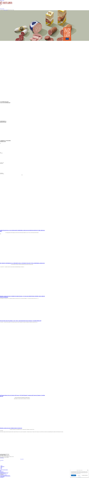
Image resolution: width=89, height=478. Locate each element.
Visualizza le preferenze (85, 475)
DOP (0, 470)
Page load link (1, 460)
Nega (79, 475)
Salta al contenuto (2, 0)
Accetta (73, 475)
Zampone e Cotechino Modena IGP (4, 473)
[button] (87, 470)
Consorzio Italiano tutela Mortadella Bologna (5, 475)
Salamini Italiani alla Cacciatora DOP (4, 472)
